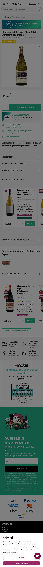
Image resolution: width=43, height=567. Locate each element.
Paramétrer (21, 558)
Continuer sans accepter (10, 552)
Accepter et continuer (21, 563)
